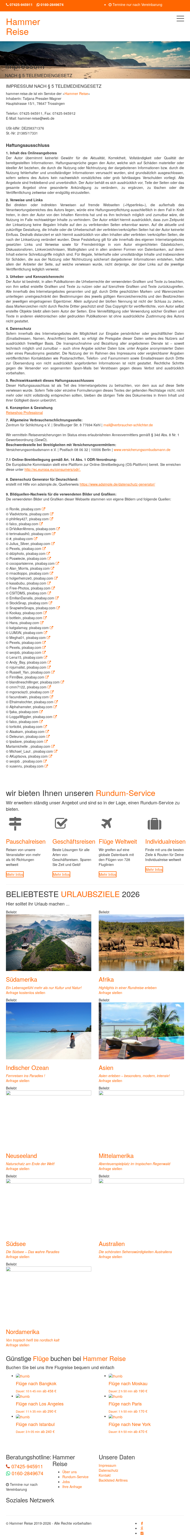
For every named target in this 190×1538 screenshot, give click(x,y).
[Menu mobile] (180, 19)
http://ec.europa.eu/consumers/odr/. (52, 469)
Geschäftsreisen (73, 841)
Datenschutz (108, 1470)
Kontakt (105, 1475)
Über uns (69, 1471)
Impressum (107, 1465)
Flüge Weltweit (118, 841)
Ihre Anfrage (72, 1486)
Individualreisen (165, 841)
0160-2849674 (26, 1473)
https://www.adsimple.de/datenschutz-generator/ (117, 484)
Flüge (41, 1358)
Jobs (66, 1481)
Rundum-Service (75, 1476)
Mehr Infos (14, 874)
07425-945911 (26, 1466)
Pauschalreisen (26, 841)
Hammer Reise (23, 26)
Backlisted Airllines (113, 1480)
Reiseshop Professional (24, 412)
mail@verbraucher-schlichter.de (128, 424)
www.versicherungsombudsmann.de (142, 449)
